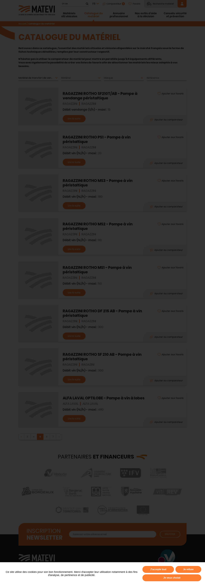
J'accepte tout (158, 569)
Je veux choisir (172, 577)
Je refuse (188, 569)
